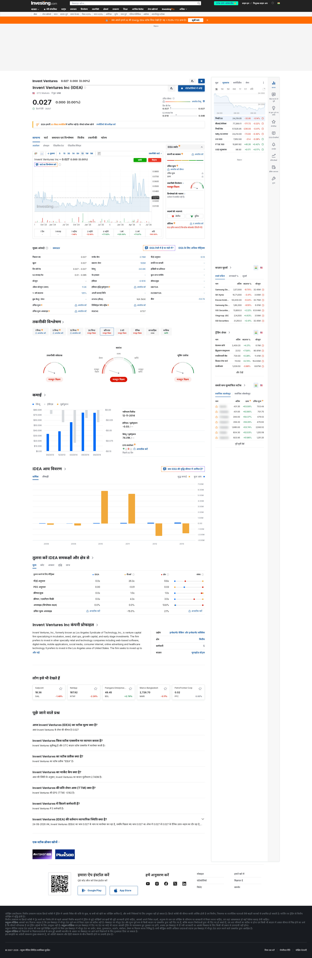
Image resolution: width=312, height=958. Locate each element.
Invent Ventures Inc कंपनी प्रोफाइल (63, 624)
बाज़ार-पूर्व (64, 14)
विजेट (199, 887)
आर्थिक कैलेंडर (137, 9)
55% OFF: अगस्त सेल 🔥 (226, 3)
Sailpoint (39, 688)
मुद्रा (216, 82)
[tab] (40, 331)
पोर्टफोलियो (202, 880)
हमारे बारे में (239, 873)
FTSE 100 (219, 144)
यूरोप (116, 14)
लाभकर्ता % (233, 276)
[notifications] (273, 3)
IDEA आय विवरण (47, 468)
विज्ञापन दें (238, 880)
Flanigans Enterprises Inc (117, 688)
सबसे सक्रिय (220, 276)
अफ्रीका (146, 14)
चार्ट (46, 137)
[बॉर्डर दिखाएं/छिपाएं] (99, 153)
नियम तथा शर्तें (269, 950)
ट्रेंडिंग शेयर (220, 332)
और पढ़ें (35, 652)
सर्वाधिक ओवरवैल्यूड (242, 393)
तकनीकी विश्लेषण (46, 321)
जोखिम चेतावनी (301, 950)
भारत (56, 14)
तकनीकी (92, 137)
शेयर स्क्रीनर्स (153, 9)
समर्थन (237, 887)
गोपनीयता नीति (285, 950)
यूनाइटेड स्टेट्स (198, 652)
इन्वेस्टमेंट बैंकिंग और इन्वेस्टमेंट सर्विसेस (187, 632)
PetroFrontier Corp (183, 688)
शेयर (35, 14)
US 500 (218, 139)
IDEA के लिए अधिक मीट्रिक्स (191, 248)
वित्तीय (81, 137)
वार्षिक (35, 476)
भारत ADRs (98, 14)
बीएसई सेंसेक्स (221, 123)
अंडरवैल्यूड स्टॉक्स (158, 14)
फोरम (104, 137)
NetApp (73, 688)
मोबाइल (200, 873)
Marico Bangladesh (149, 688)
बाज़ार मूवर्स (221, 267)
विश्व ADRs (86, 14)
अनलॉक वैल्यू (196, 101)
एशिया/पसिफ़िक (135, 14)
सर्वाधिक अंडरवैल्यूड (223, 393)
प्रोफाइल (46, 145)
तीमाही (45, 476)
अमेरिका (109, 14)
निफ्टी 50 (219, 118)
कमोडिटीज (237, 82)
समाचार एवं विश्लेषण (63, 137)
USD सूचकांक (221, 149)
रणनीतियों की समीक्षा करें (106, 124)
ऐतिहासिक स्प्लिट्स (74, 145)
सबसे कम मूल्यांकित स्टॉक (228, 385)
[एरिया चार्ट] (42, 153)
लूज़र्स (244, 276)
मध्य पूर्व (124, 14)
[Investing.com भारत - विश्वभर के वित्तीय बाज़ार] (44, 3)
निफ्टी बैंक (219, 129)
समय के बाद (74, 14)
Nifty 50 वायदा (221, 134)
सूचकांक (225, 82)
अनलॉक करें (95, 611)
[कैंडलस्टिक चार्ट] (36, 153)
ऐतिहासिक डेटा (58, 145)
